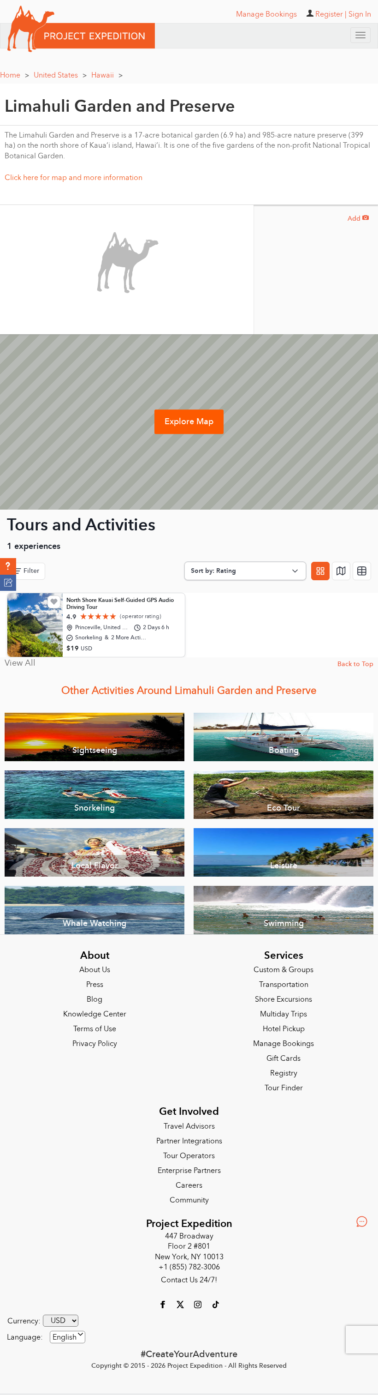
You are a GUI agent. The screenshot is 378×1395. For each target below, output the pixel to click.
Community (189, 1200)
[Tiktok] (215, 1304)
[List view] (362, 571)
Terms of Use (94, 1029)
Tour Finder (284, 1088)
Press (94, 985)
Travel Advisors (189, 1126)
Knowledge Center (94, 1014)
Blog (94, 999)
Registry (283, 1073)
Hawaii (107, 75)
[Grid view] (320, 571)
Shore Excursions (283, 999)
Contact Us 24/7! (189, 1280)
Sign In (359, 14)
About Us (94, 970)
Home (14, 75)
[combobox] (67, 1337)
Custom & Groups (283, 970)
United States (60, 75)
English (65, 1337)
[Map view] (341, 571)
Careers (189, 1185)
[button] (8, 566)
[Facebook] (164, 1304)
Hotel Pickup (284, 1029)
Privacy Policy (94, 1044)
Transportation (283, 985)
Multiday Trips (283, 1014)
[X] (181, 1304)
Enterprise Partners (189, 1171)
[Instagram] (199, 1304)
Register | (331, 14)
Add (358, 218)
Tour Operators (189, 1156)
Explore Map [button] (189, 421)
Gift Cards (283, 1058)
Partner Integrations (189, 1141)
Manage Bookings (283, 1044)
